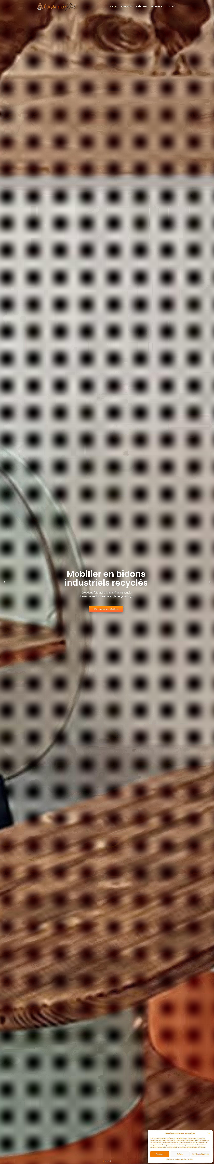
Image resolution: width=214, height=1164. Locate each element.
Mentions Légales (187, 1159)
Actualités (127, 6)
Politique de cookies (173, 1159)
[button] (209, 1133)
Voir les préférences (200, 1154)
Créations (141, 6)
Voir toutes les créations (129, 611)
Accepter (159, 1154)
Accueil (113, 6)
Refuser (180, 1154)
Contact (171, 6)
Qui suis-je (156, 6)
